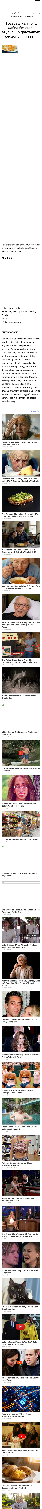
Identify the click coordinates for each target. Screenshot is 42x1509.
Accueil (4, 13)
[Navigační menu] (37, 2)
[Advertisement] (21, 151)
